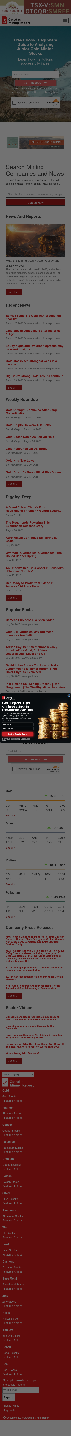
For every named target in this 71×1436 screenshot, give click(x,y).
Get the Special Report (17, 734)
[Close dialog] (69, 695)
